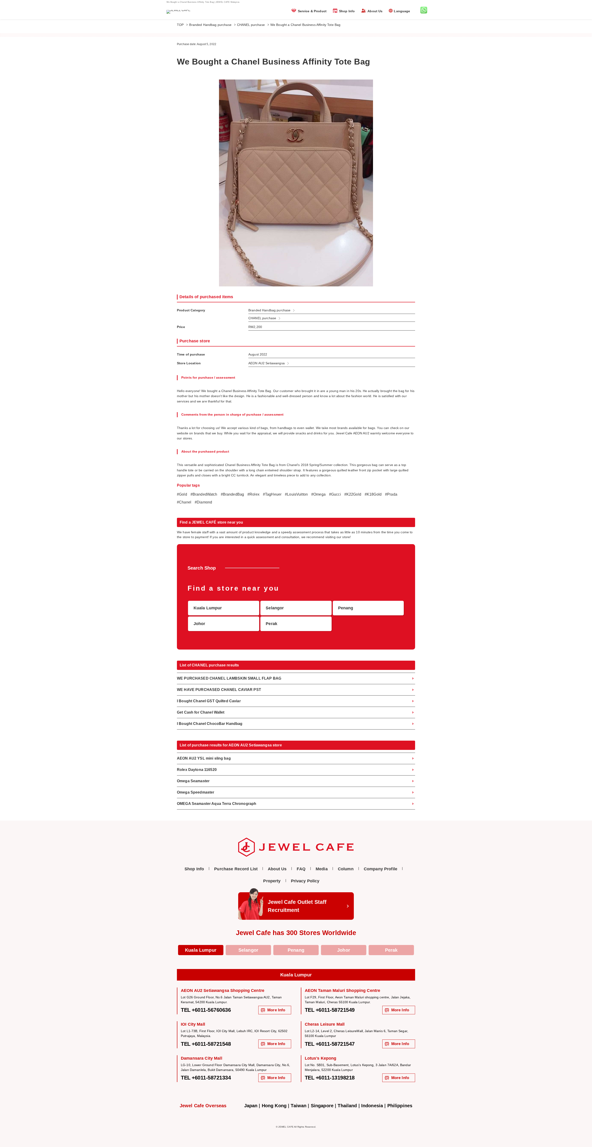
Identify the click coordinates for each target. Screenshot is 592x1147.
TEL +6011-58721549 (330, 1010)
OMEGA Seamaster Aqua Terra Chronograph (216, 804)
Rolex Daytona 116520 (197, 770)
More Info (276, 1010)
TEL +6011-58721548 (206, 1044)
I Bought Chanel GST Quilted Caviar (209, 701)
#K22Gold (352, 494)
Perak (391, 950)
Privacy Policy (305, 881)
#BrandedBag (232, 494)
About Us (374, 11)
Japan (251, 1105)
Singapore (322, 1105)
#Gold (182, 494)
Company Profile (380, 869)
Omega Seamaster (193, 781)
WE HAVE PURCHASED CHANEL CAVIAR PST (219, 690)
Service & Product (312, 11)
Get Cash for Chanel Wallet (201, 712)
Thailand (347, 1105)
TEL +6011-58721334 (206, 1078)
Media (322, 869)
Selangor (248, 950)
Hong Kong (274, 1105)
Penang (296, 950)
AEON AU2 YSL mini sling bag (204, 758)
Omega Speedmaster (195, 792)
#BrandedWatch (204, 494)
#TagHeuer (272, 494)
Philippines (400, 1105)
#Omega (318, 494)
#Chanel (184, 502)
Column (346, 869)
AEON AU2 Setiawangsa (266, 363)
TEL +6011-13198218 (330, 1078)
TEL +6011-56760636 (206, 1010)
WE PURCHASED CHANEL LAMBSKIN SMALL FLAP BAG (229, 678)
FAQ (301, 869)
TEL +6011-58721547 (330, 1044)
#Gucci (335, 494)
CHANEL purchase (251, 25)
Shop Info (347, 11)
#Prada (391, 494)
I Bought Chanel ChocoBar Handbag (209, 724)
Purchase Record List (236, 869)
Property (272, 881)
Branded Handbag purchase (210, 25)
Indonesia (372, 1105)
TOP (180, 25)
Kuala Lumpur (200, 950)
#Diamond (203, 502)
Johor (343, 950)
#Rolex (253, 494)
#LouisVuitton (296, 494)
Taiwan (298, 1105)
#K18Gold (373, 494)
